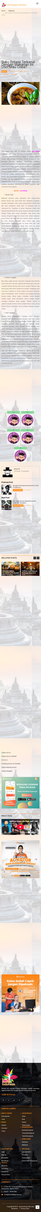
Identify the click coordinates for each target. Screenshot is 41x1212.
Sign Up (3, 1155)
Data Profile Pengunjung (29, 1161)
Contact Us (4, 1171)
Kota (23, 1119)
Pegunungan (26, 1125)
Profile (4, 1163)
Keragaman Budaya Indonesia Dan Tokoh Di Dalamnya (26, 486)
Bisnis (3, 1122)
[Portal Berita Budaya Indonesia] (13, 5)
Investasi (4, 1128)
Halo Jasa (31, 1206)
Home (3, 11)
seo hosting (23, 190)
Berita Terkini (6, 1113)
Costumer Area (7, 1149)
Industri (3, 1125)
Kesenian (25, 1142)
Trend (3, 1131)
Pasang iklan (26, 1158)
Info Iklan (25, 1149)
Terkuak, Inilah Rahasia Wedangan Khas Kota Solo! (10, 572)
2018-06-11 (29, 490)
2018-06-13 (29, 505)
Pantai (24, 1122)
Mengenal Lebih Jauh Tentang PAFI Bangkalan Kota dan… (30, 572)
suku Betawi (14, 74)
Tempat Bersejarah (18, 505)
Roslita (21, 71)
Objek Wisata (27, 1113)
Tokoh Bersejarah (17, 490)
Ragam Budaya (27, 1127)
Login (3, 1152)
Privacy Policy (5, 1174)
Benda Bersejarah (27, 1130)
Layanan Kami (26, 1152)
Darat (23, 1116)
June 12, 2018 (13, 71)
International (5, 1116)
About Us (4, 1166)
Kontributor (5, 1161)
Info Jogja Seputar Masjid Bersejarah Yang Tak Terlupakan (24, 502)
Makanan (12, 11)
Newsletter (4, 1158)
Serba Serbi (26, 1139)
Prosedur (25, 1155)
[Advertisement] (20, 40)
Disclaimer (4, 1168)
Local (3, 1119)
